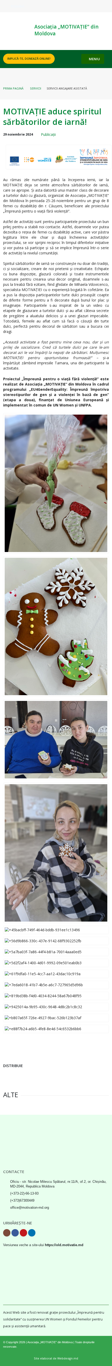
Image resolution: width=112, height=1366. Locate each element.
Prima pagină (13, 88)
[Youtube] (96, 6)
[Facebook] (88, 6)
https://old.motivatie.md (64, 1245)
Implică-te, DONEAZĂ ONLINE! (29, 58)
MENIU (94, 59)
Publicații (48, 134)
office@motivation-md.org (29, 1207)
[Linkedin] (105, 6)
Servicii (35, 88)
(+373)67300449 (22, 1200)
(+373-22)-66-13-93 (24, 1193)
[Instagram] (80, 6)
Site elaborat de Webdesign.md (56, 1358)
